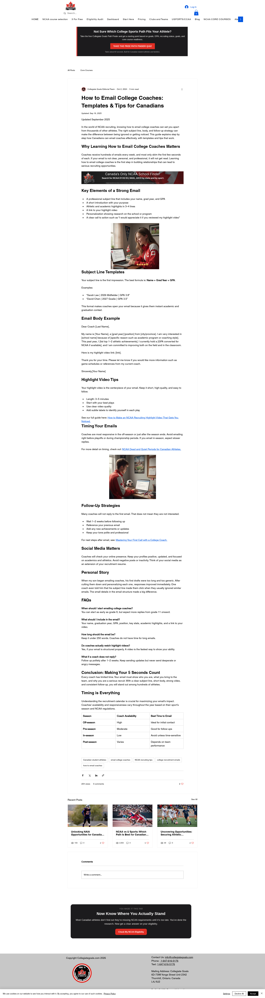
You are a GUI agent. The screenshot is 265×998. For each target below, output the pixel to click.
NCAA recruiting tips (143, 760)
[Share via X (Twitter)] (89, 775)
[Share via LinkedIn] (96, 775)
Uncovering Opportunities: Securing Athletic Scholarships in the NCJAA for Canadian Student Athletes (177, 833)
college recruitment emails (168, 760)
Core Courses (86, 70)
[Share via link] (103, 775)
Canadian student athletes (94, 760)
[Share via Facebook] (82, 775)
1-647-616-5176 (169, 960)
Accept (253, 993)
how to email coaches (92, 765)
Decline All (239, 993)
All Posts (71, 70)
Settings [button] (226, 993)
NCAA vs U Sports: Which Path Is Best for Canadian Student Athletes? (131, 833)
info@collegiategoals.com (179, 957)
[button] (196, 12)
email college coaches (120, 760)
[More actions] (182, 89)
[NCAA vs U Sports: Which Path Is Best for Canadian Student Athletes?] (133, 816)
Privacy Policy (110, 993)
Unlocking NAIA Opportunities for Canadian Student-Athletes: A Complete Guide (87, 833)
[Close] (261, 993)
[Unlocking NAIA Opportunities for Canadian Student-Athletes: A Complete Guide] (88, 816)
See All (194, 799)
